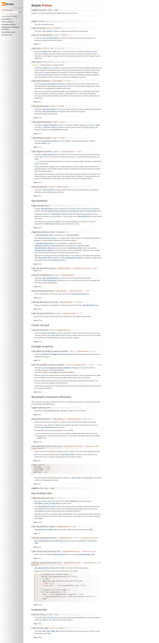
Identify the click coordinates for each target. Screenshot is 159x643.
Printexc (47, 5)
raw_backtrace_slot (89, 538)
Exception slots (7, 35)
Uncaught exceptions (9, 24)
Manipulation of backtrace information (10, 28)
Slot (41, 488)
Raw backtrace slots (8, 32)
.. (53, 10)
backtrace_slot (75, 419)
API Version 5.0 (17, 8)
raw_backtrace (64, 268)
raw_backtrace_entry (83, 268)
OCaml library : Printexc (9, 16)
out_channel (58, 81)
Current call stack (7, 22)
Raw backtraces (7, 19)
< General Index (7, 10)
